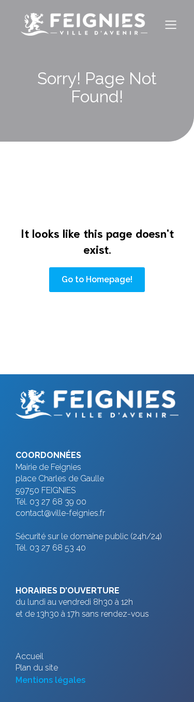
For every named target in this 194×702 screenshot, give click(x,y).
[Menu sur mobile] (170, 24)
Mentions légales (50, 680)
